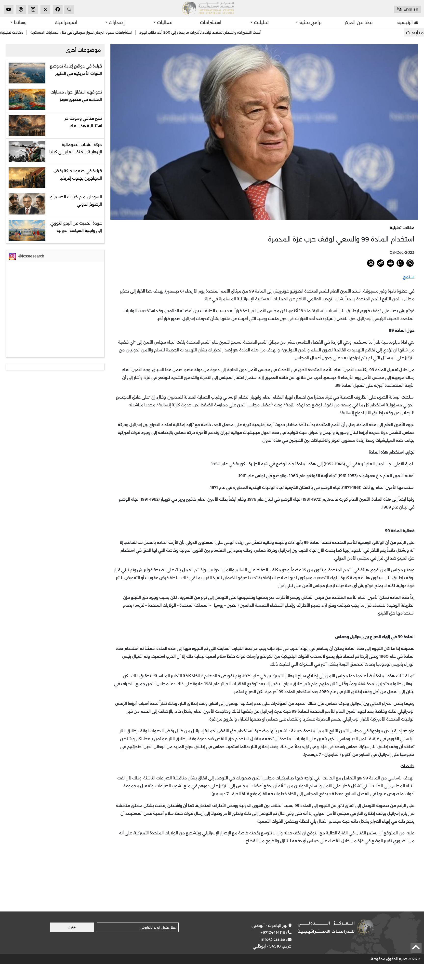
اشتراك (72, 927)
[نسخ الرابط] (380, 263)
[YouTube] (8, 9)
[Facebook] (58, 9)
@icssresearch (31, 256)
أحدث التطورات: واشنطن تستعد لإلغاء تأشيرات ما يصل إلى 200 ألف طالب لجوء (239, 32)
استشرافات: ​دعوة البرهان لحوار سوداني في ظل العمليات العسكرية (120, 32)
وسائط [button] (19, 22)
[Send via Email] (370, 263)
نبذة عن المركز (358, 22)
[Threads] (21, 9)
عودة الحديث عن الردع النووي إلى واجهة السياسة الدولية (76, 227)
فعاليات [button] (164, 22)
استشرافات (210, 22)
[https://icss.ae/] (335, 927)
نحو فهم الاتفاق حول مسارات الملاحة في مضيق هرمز (76, 96)
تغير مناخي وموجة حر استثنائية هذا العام (83, 122)
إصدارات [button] (116, 22)
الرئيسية (405, 22)
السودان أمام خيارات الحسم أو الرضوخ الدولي (76, 201)
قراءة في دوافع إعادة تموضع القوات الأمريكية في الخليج (76, 70)
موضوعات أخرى (83, 50)
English (410, 9)
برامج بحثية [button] (310, 22)
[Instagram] (33, 9)
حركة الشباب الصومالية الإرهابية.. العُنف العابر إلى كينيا (75, 148)
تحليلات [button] (261, 22)
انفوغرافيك (66, 22)
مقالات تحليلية (402, 227)
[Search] (69, 9)
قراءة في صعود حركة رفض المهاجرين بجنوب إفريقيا (77, 175)
